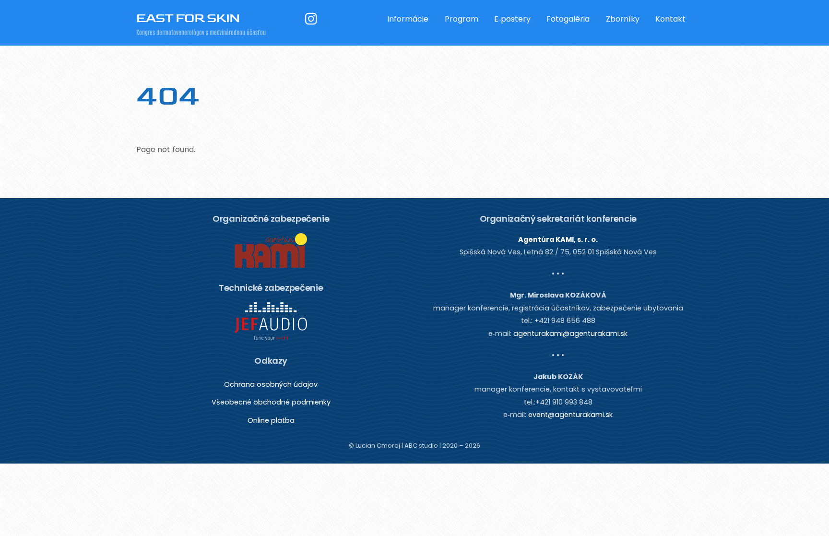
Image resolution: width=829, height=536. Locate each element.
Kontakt (670, 18)
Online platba (271, 420)
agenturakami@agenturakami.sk (570, 333)
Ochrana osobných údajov (271, 384)
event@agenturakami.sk (570, 414)
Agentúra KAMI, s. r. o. (558, 239)
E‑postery (512, 18)
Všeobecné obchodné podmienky (271, 402)
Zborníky (623, 18)
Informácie (407, 18)
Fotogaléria (568, 18)
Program (461, 18)
